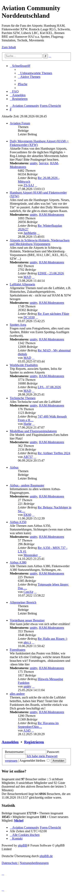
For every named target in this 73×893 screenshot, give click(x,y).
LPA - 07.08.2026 (49, 387)
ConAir (28, 591)
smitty (33, 163)
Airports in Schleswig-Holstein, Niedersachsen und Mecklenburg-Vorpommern (40, 242)
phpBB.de (46, 856)
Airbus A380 (18, 562)
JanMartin (30, 233)
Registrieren (34, 742)
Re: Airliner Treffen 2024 (54, 453)
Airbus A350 (18, 522)
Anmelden (10, 742)
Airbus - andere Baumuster (27, 485)
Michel (18, 820)
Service (43, 163)
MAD (27, 277)
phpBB (22, 845)
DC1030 (29, 317)
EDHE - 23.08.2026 (51, 273)
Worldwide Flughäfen (24, 365)
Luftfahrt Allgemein (22, 284)
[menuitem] (35, 73)
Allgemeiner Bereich (23, 602)
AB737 (28, 457)
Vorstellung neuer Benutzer (27, 620)
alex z (27, 642)
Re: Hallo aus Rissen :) (52, 638)
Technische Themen (22, 398)
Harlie (27, 424)
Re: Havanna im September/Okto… (38, 724)
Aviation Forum (20, 123)
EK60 (27, 514)
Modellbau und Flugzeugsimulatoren (33, 431)
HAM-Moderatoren (51, 214)
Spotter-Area (18, 324)
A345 (27, 730)
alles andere (17, 693)
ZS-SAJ (29, 185)
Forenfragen (17, 649)
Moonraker (31, 555)
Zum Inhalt (9, 47)
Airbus (14, 467)
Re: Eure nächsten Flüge (53, 313)
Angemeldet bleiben (32, 760)
